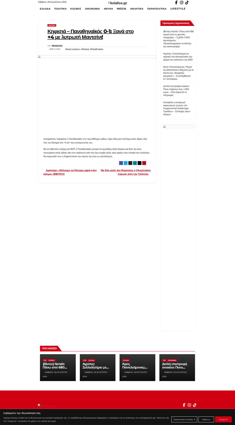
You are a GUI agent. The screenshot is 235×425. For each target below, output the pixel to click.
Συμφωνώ (223, 419)
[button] (196, 9)
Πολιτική (60, 8)
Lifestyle (177, 8)
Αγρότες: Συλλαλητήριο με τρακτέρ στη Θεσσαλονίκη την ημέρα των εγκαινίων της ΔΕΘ (178, 57)
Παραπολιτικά (157, 8)
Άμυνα (108, 8)
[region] (117, 417)
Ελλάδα (45, 8)
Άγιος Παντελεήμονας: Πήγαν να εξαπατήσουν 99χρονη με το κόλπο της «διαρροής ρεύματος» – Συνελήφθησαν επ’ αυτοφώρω (178, 73)
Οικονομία (92, 8)
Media (121, 8)
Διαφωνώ (206, 419)
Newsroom (57, 45)
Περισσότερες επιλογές (183, 419)
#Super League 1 (72, 49)
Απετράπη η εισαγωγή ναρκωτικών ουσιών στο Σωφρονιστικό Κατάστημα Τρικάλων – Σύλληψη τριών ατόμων (176, 108)
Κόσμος (75, 8)
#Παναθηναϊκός (96, 49)
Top (45, 360)
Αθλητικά (136, 8)
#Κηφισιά (85, 49)
